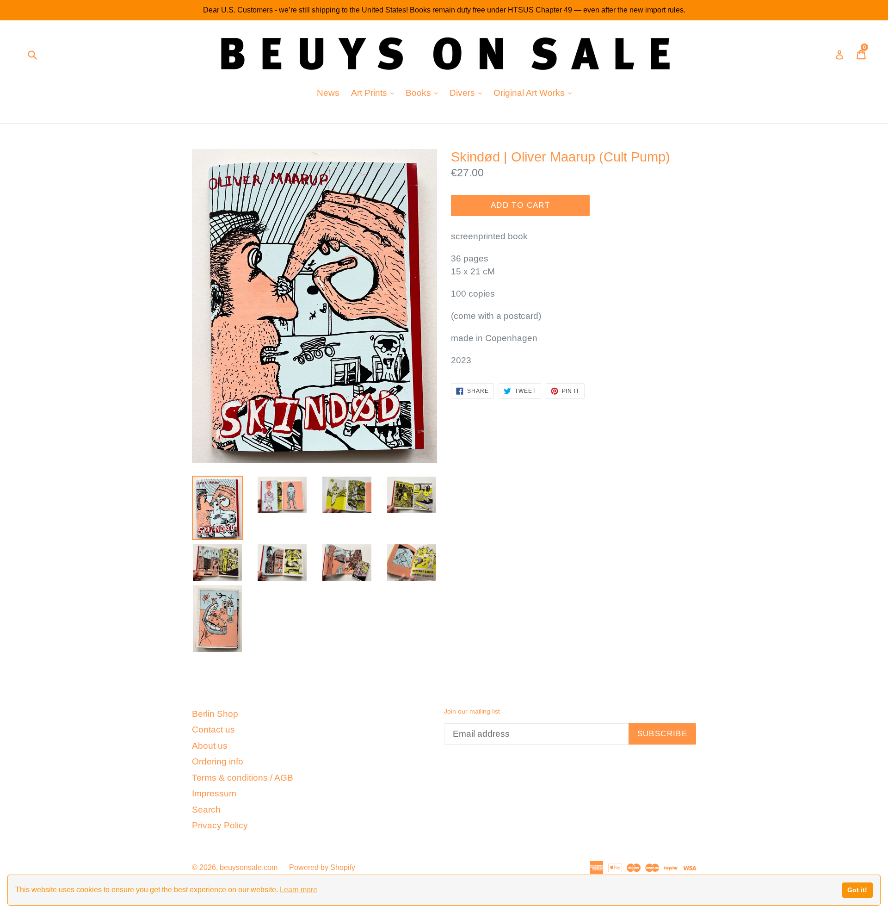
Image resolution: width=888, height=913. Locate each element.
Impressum (214, 793)
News (328, 93)
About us (210, 746)
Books (424, 92)
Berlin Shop (215, 714)
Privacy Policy (220, 825)
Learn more (298, 890)
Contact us (213, 729)
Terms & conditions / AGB (242, 778)
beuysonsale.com (249, 867)
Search (206, 809)
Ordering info (217, 761)
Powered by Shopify (322, 867)
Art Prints (375, 92)
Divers (468, 92)
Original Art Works (534, 92)
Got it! (857, 890)
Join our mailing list (472, 711)
